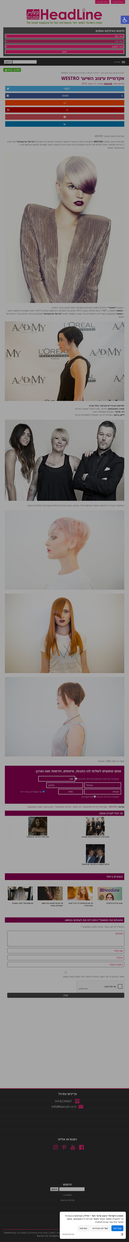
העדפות (83, 1228)
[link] (122, 1234)
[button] (125, 20)
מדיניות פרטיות (68, 1234)
